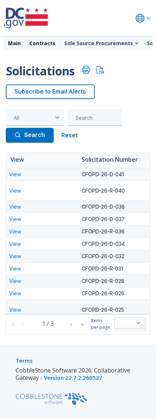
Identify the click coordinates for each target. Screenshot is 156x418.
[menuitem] (14, 43)
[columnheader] (42, 160)
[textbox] (96, 118)
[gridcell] (42, 174)
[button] (13, 324)
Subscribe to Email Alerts (50, 91)
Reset (69, 135)
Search (34, 134)
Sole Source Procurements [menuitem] (98, 43)
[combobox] (35, 117)
